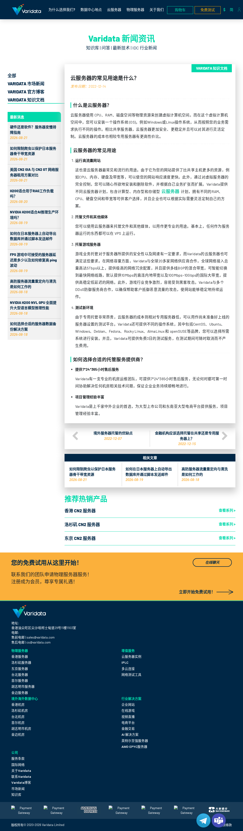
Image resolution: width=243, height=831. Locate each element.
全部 (12, 75)
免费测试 (208, 10)
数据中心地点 (91, 10)
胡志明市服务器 (23, 686)
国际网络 (18, 765)
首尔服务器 (19, 680)
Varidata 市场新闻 (26, 83)
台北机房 (18, 717)
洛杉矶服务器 (21, 662)
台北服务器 (19, 675)
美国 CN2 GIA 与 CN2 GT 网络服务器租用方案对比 (34, 174)
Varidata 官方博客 (26, 91)
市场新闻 (18, 789)
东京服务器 (19, 669)
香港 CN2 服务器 (80, 510)
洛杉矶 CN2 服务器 (82, 524)
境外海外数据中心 (24, 699)
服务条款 (18, 758)
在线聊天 (212, 562)
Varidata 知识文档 (26, 99)
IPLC (125, 662)
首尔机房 (18, 723)
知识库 (16, 795)
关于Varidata (21, 771)
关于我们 (157, 10)
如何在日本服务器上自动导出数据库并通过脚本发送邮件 (33, 238)
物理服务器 (135, 10)
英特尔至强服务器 (135, 741)
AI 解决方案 (130, 734)
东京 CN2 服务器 (80, 538)
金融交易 (128, 728)
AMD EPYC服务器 (134, 747)
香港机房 (18, 704)
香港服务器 (19, 656)
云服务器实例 (131, 656)
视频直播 (128, 717)
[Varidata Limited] (26, 10)
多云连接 (128, 669)
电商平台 (128, 723)
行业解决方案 (131, 699)
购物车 (180, 10)
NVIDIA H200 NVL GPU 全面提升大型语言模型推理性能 (33, 307)
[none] (232, 10)
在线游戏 (128, 710)
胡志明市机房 (21, 728)
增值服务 (128, 650)
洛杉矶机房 (19, 710)
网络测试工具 (131, 675)
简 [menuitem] (231, 9)
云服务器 (114, 10)
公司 (14, 752)
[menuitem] (232, 10)
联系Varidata (21, 776)
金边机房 (18, 734)
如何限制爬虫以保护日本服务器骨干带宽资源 (33, 153)
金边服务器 (19, 693)
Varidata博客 (21, 782)
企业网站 (128, 704)
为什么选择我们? (61, 10)
